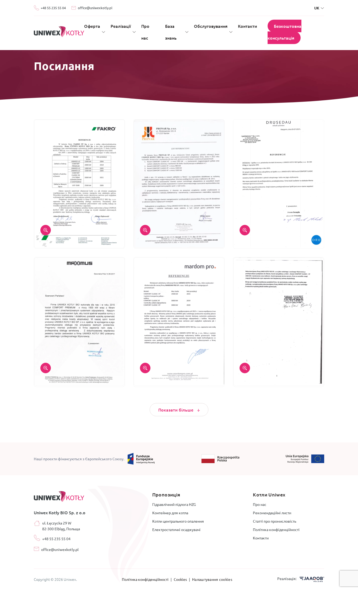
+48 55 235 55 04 (53, 8)
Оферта (92, 26)
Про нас (259, 504)
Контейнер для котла (170, 512)
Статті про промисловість (274, 521)
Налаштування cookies (212, 579)
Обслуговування (210, 26)
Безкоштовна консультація (284, 32)
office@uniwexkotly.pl (95, 8)
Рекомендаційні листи (272, 512)
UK (316, 8)
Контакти (247, 26)
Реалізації (121, 26)
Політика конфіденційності (276, 529)
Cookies (181, 579)
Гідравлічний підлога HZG (174, 504)
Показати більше (176, 410)
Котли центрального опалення (178, 521)
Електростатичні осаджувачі (176, 529)
